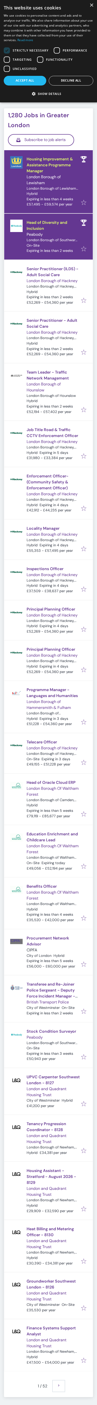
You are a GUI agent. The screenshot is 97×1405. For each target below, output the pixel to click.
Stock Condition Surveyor (51, 1031)
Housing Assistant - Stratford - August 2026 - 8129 (51, 1176)
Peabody (35, 234)
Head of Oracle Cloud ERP (51, 782)
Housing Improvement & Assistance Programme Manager (50, 165)
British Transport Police (48, 1002)
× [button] (91, 5)
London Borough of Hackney (52, 280)
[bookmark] (84, 202)
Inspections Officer (45, 568)
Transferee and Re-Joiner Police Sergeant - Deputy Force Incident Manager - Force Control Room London (51, 996)
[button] (48, 94)
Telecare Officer (42, 742)
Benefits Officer (42, 886)
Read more (25, 40)
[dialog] (48, 51)
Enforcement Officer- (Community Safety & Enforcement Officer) (47, 482)
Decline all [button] (71, 80)
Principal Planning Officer (51, 609)
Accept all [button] (25, 80)
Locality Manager (43, 528)
